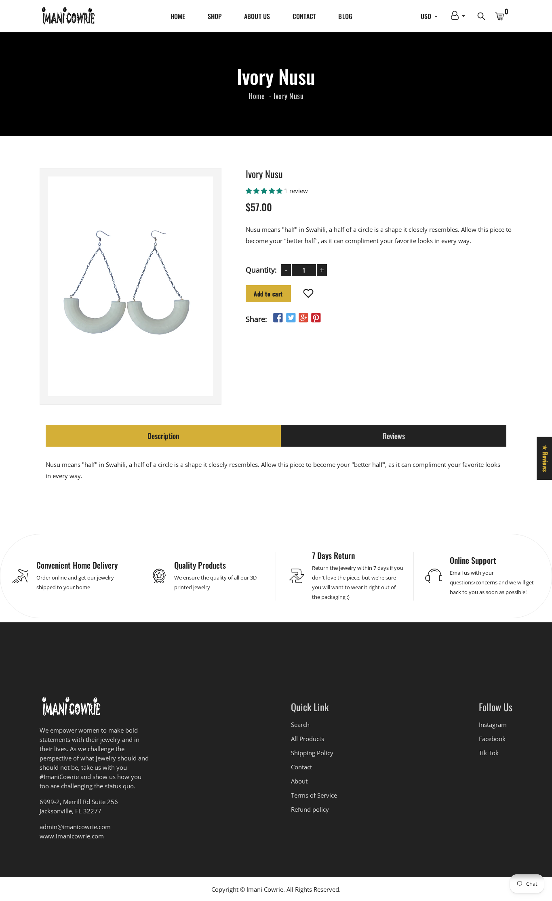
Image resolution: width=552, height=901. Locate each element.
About (299, 781)
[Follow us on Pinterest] (316, 317)
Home (178, 16)
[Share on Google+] (303, 317)
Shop (215, 16)
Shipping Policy (312, 753)
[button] (265, 190)
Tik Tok (489, 753)
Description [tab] (163, 436)
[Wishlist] (308, 293)
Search (300, 724)
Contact (304, 16)
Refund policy (310, 809)
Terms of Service (314, 795)
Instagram (493, 724)
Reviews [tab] (394, 436)
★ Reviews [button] (545, 458)
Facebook (492, 739)
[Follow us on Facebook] (278, 317)
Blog (345, 16)
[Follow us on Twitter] (290, 317)
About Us (257, 16)
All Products (307, 739)
